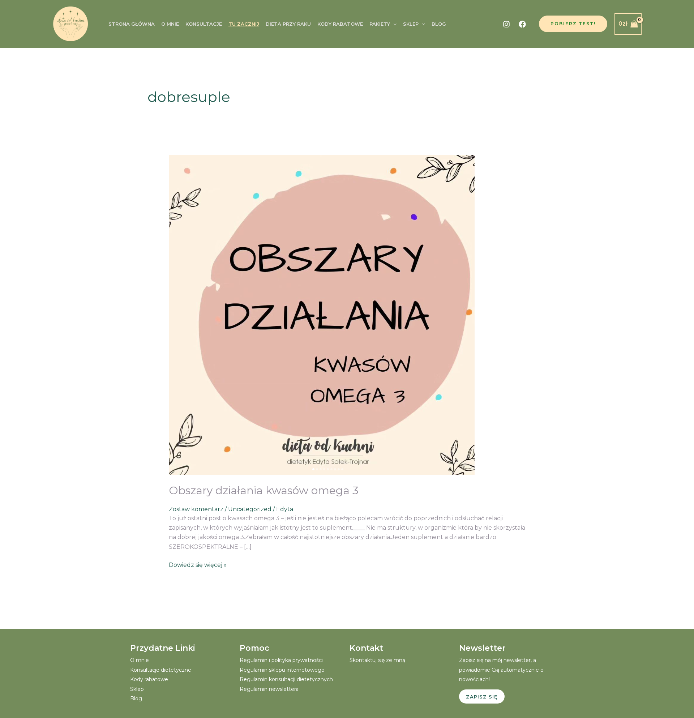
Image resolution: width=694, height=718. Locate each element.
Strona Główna (131, 24)
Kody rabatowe (340, 24)
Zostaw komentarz (196, 509)
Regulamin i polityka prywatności (281, 660)
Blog (439, 24)
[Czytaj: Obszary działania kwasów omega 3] (322, 314)
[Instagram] (506, 24)
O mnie (170, 24)
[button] (393, 24)
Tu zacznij (243, 24)
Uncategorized (249, 509)
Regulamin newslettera (269, 689)
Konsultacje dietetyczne (160, 670)
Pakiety (379, 24)
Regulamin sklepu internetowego (282, 670)
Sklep (411, 24)
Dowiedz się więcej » (198, 564)
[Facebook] (522, 24)
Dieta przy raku (288, 24)
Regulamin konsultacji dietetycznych (286, 679)
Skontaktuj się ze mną (377, 660)
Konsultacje (203, 24)
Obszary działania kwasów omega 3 (264, 490)
